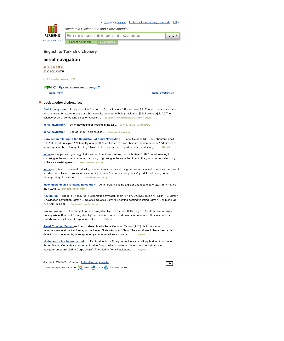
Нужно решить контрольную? (79, 87)
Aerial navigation (54, 109)
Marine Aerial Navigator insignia (64, 241)
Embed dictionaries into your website (149, 22)
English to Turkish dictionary (81, 42)
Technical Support (89, 262)
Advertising (104, 262)
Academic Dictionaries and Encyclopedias (97, 29)
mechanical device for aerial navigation (69, 184)
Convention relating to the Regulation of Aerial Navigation (81, 138)
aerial (47, 154)
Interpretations (107, 42)
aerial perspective (163, 92)
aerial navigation (54, 124)
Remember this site (115, 22)
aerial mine (56, 92)
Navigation (50, 195)
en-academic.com (52, 40)
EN (175, 22)
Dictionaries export (52, 267)
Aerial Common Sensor (58, 226)
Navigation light (54, 210)
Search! (172, 36)
